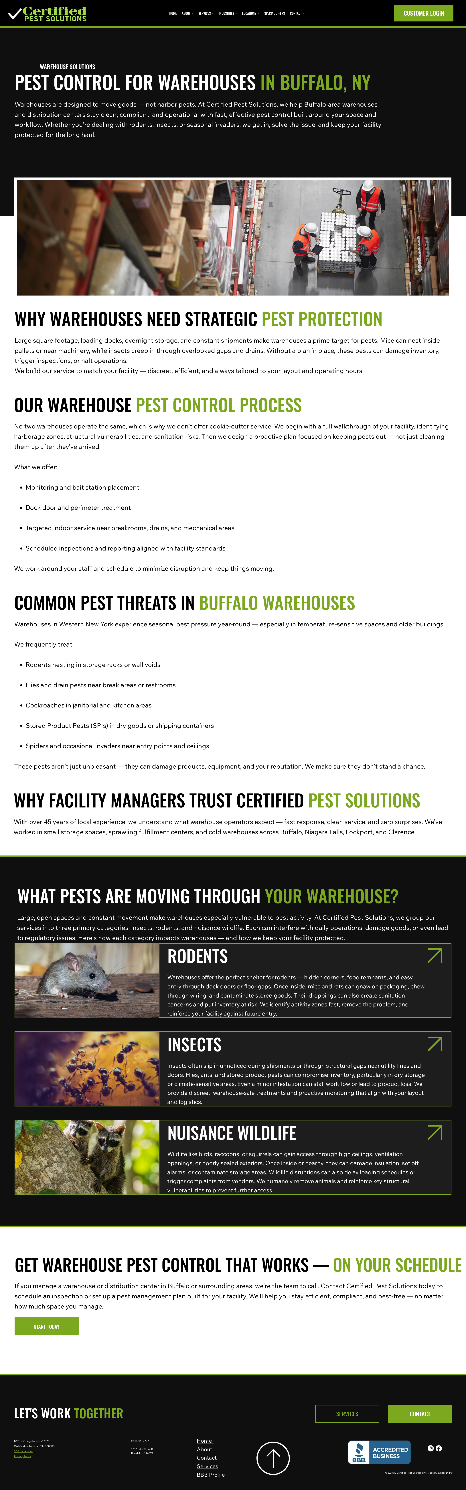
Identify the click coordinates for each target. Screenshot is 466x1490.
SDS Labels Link (23, 1451)
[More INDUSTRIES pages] (236, 13)
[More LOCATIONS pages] (258, 13)
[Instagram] (431, 1448)
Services (207, 1466)
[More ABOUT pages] (192, 13)
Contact (207, 1457)
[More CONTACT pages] (304, 13)
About (205, 1449)
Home (205, 1440)
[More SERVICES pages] (213, 13)
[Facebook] (439, 1448)
